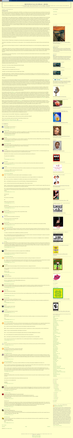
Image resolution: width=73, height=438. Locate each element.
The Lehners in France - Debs (57, 366)
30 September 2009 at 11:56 (9, 312)
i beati (5, 309)
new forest (20, 120)
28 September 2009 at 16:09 (9, 262)
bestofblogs (54, 319)
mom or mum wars (55, 347)
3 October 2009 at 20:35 (8, 383)
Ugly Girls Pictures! (36, 436)
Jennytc (5, 125)
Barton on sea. (20, 100)
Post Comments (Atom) (9, 428)
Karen (54, 334)
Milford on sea (14, 92)
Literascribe (54, 337)
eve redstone (54, 330)
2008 (55, 400)
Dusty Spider (55, 328)
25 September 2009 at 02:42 (9, 147)
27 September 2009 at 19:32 (9, 239)
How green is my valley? (58, 390)
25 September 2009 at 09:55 (9, 159)
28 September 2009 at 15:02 (9, 254)
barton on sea (7, 120)
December (56, 384)
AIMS (54, 317)
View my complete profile (57, 425)
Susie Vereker (6, 210)
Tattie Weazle (55, 363)
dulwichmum (55, 327)
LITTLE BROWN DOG (7, 353)
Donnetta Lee (55, 326)
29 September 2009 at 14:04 (9, 272)
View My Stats (55, 11)
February (56, 397)
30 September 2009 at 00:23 (9, 295)
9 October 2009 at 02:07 (8, 406)
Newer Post (3, 426)
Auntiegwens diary (55, 318)
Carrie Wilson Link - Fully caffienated (58, 320)
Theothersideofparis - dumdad (57, 370)
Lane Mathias (6, 274)
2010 (55, 381)
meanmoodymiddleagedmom (57, 343)
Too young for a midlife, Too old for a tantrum (59, 371)
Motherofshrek (55, 350)
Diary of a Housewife (56, 325)
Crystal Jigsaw (55, 321)
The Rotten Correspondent (56, 367)
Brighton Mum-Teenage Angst (8, 283)
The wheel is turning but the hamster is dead (59, 368)
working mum (55, 376)
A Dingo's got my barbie (56, 316)
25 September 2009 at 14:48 (9, 171)
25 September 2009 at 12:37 (9, 164)
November (56, 385)
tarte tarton (54, 362)
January (56, 398)
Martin (5, 215)
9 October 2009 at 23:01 (8, 414)
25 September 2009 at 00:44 (9, 141)
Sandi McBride (6, 416)
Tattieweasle (5, 347)
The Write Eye (55, 369)
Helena (5, 264)
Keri (4, 241)
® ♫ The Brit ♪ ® (6, 392)
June (55, 393)
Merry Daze (54, 345)
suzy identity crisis (55, 360)
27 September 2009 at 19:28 (9, 224)
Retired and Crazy (55, 351)
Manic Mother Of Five (56, 342)
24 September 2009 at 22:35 (9, 135)
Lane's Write (54, 335)
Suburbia (5, 289)
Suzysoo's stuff (55, 361)
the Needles (43, 97)
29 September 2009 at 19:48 (9, 281)
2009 (55, 383)
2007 (55, 401)
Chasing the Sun (57, 389)
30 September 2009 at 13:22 (9, 319)
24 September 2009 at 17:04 (9, 128)
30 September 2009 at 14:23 (9, 340)
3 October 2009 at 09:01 (8, 371)
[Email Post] (17, 119)
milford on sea (15, 120)
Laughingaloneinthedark (56, 336)
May (55, 394)
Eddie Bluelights (6, 408)
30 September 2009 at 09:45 (9, 302)
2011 (55, 380)
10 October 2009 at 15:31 (9, 422)
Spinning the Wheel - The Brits (57, 358)
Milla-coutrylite (55, 346)
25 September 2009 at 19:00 (9, 191)
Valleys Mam (55, 372)
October (56, 386)
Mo (4, 249)
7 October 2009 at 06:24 (8, 398)
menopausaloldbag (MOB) (36, 4)
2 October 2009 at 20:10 (8, 359)
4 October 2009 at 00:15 (8, 390)
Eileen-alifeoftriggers (56, 329)
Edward (5, 161)
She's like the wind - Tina (56, 353)
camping (11, 120)
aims (4, 166)
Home (26, 426)
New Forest (48, 79)
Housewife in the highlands (56, 333)
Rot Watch (54, 352)
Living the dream (55, 339)
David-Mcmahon (55, 322)
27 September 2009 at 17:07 (9, 219)
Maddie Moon (55, 341)
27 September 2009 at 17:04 (9, 212)
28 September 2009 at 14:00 (9, 247)
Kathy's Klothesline (6, 143)
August (56, 392)
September (56, 388)
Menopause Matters (55, 344)
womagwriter (55, 375)
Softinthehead (55, 354)
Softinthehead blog (55, 355)
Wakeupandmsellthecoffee (56, 374)
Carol (5, 149)
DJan (4, 137)
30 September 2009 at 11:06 (9, 307)
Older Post (48, 426)
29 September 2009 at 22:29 (9, 287)
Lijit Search (54, 284)
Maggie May (6, 130)
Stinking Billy (55, 359)
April (55, 396)
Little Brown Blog (55, 338)
